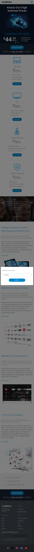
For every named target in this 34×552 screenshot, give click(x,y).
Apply (17, 280)
